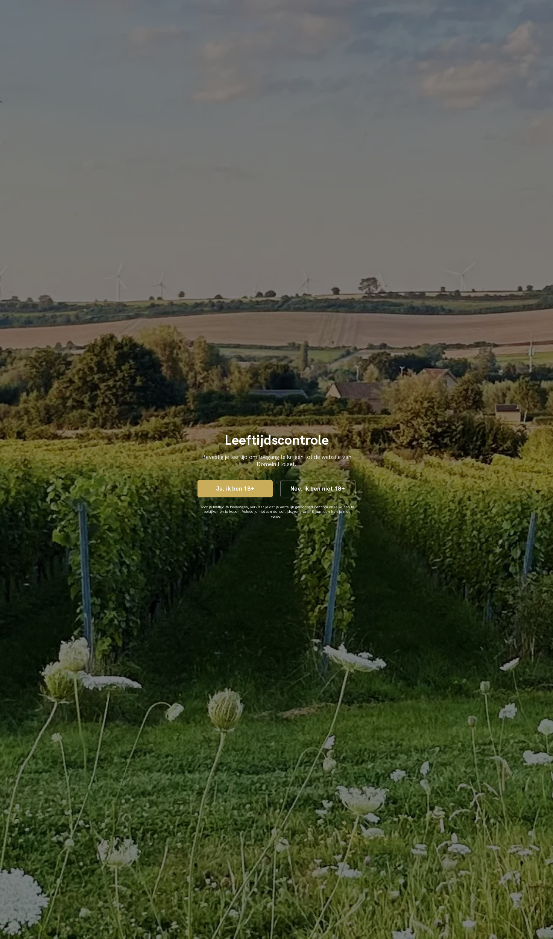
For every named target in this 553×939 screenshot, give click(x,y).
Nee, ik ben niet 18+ (317, 488)
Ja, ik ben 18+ (235, 488)
